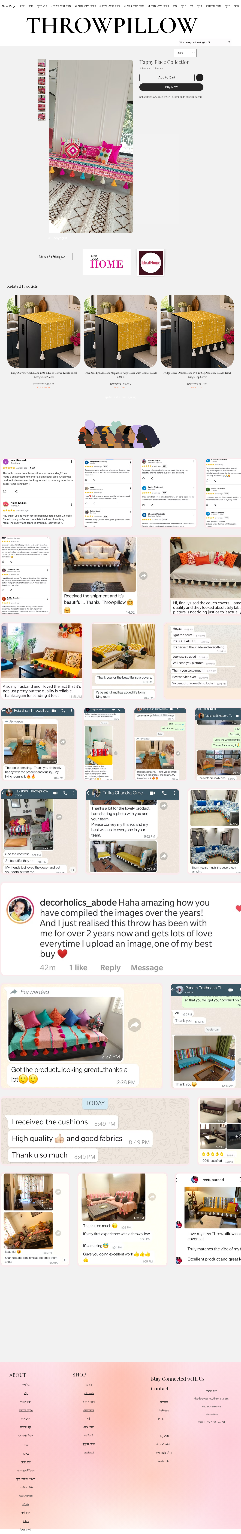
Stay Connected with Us (177, 1378)
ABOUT (17, 1374)
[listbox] (185, 53)
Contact (160, 1388)
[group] (120, 342)
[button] (185, 53)
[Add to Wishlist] (199, 77)
